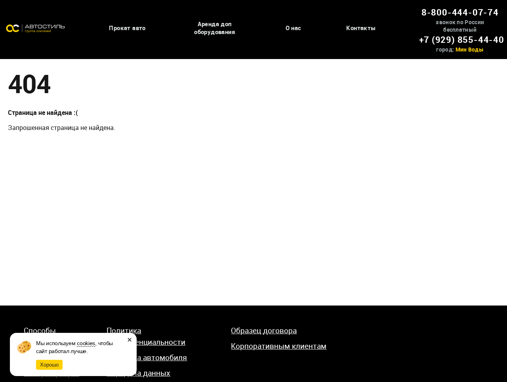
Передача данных (138, 373)
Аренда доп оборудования (214, 28)
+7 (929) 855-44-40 (461, 39)
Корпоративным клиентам (278, 346)
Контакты (360, 28)
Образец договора (264, 330)
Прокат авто (127, 28)
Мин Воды (470, 49)
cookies (86, 343)
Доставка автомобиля (147, 357)
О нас (293, 28)
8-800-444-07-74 (460, 12)
